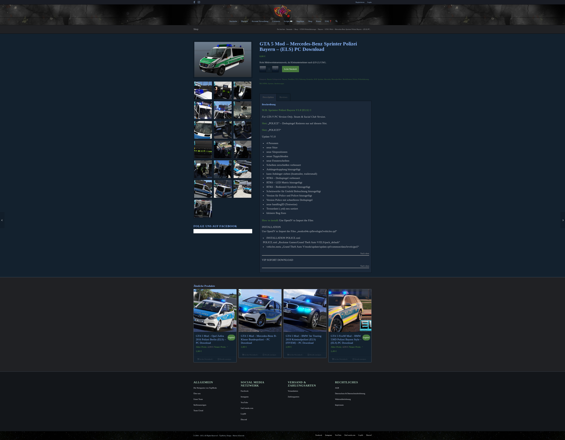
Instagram (245, 397)
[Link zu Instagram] (199, 2)
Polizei (355, 79)
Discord (244, 419)
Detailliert (291, 79)
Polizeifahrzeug (363, 79)
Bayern (269, 79)
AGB (337, 388)
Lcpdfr (243, 414)
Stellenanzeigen (199, 405)
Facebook (245, 391)
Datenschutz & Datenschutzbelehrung (350, 393)
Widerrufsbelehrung (343, 399)
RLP (261, 83)
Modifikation (347, 79)
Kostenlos (309, 79)
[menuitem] (360, 2)
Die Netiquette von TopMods (205, 388)
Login (369, 2)
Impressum (339, 405)
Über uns (197, 393)
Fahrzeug (302, 79)
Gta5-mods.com (247, 408)
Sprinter (271, 83)
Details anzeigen (225, 359)
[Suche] (335, 21)
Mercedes (327, 79)
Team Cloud (198, 410)
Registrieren (360, 2)
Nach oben (364, 253)
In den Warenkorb (290, 69)
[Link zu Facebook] (194, 2)
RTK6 (265, 83)
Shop (195, 29)
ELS (296, 79)
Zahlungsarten (293, 397)
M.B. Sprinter (318, 79)
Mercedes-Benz (336, 79)
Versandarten (293, 391)
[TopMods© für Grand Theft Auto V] (282, 11)
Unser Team (198, 399)
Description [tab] (268, 97)
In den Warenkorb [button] (205, 359)
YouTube (244, 402)
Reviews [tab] (283, 97)
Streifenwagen (279, 83)
